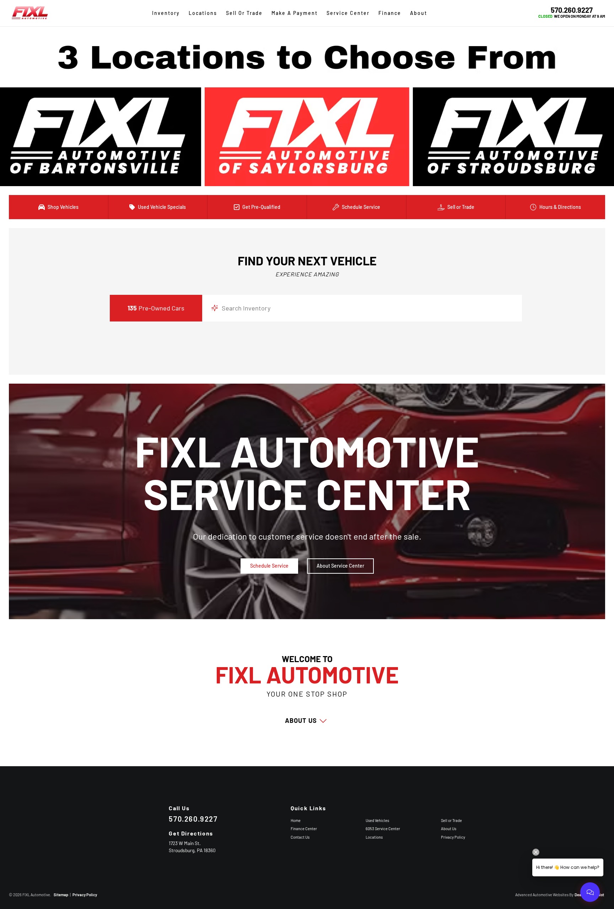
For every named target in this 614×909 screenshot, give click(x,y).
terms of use (340, 272)
